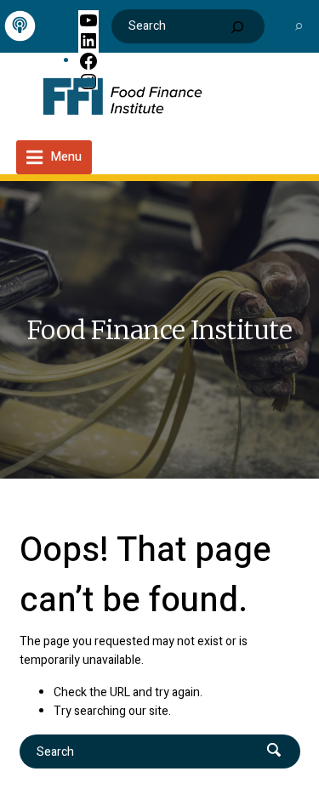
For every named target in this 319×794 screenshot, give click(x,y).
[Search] (237, 27)
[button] (298, 26)
